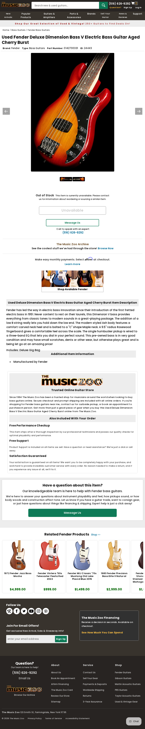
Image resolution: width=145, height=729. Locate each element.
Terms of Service (53, 718)
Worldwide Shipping (93, 689)
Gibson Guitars (123, 678)
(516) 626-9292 (119, 3)
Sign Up (128, 7)
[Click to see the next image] (139, 111)
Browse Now (106, 248)
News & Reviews (123, 15)
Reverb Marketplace (9, 611)
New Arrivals (8, 15)
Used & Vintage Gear (126, 701)
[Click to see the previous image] (6, 111)
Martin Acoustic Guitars (128, 684)
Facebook (16, 611)
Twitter (24, 611)
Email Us (24, 678)
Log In (138, 7)
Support (137, 13)
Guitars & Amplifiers (49, 15)
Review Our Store (60, 695)
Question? (115, 7)
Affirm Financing (60, 684)
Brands (91, 13)
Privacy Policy (35, 718)
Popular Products (26, 15)
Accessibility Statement (77, 718)
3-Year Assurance (92, 701)
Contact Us (89, 672)
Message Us (72, 222)
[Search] (103, 5)
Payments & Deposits (95, 684)
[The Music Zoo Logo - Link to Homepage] (16, 4)
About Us (56, 672)
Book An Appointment (63, 678)
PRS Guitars (121, 689)
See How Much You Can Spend (102, 632)
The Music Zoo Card (62, 689)
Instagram (38, 611)
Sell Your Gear (90, 678)
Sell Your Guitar (105, 15)
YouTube (31, 611)
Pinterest (46, 611)
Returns (87, 695)
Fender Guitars (123, 672)
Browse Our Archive (24, 694)
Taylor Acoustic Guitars (127, 695)
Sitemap (55, 701)
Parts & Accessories (74, 15)
